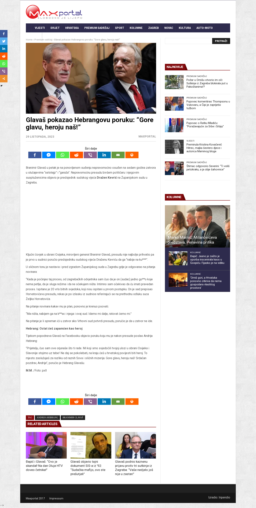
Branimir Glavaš (73, 417)
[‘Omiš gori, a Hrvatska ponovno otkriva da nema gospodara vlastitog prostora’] (178, 280)
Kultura (185, 27)
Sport (119, 27)
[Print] (131, 155)
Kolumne (136, 27)
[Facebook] (34, 155)
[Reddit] (76, 155)
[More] (3, 78)
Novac (168, 27)
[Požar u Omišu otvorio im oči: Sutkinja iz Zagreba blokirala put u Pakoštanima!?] (174, 82)
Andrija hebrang (47, 417)
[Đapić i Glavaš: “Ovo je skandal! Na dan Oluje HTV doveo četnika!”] (46, 445)
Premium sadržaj (96, 27)
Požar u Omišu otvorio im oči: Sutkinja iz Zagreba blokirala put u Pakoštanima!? (207, 83)
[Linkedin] (104, 155)
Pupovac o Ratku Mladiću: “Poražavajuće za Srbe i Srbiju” (205, 124)
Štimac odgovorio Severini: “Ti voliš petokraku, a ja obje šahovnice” (208, 167)
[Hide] (1, 85)
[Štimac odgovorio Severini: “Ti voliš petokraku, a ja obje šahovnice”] (174, 168)
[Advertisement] (91, 218)
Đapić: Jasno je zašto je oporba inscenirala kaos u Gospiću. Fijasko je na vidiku (207, 259)
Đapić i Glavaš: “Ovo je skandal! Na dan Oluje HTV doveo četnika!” (44, 466)
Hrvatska (72, 27)
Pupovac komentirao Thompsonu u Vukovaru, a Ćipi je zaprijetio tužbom (208, 105)
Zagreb (153, 27)
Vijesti (40, 27)
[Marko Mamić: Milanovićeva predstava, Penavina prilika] (197, 226)
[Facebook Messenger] (48, 155)
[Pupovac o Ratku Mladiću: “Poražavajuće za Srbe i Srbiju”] (174, 125)
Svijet (55, 27)
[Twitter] (3, 41)
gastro (34, 36)
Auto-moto (204, 27)
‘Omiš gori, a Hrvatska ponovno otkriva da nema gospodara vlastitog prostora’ (206, 282)
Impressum (56, 498)
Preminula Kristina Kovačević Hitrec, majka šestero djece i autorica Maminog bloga (204, 148)
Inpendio (224, 497)
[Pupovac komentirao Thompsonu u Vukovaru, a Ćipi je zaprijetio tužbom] (174, 104)
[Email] (118, 155)
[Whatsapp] (62, 155)
